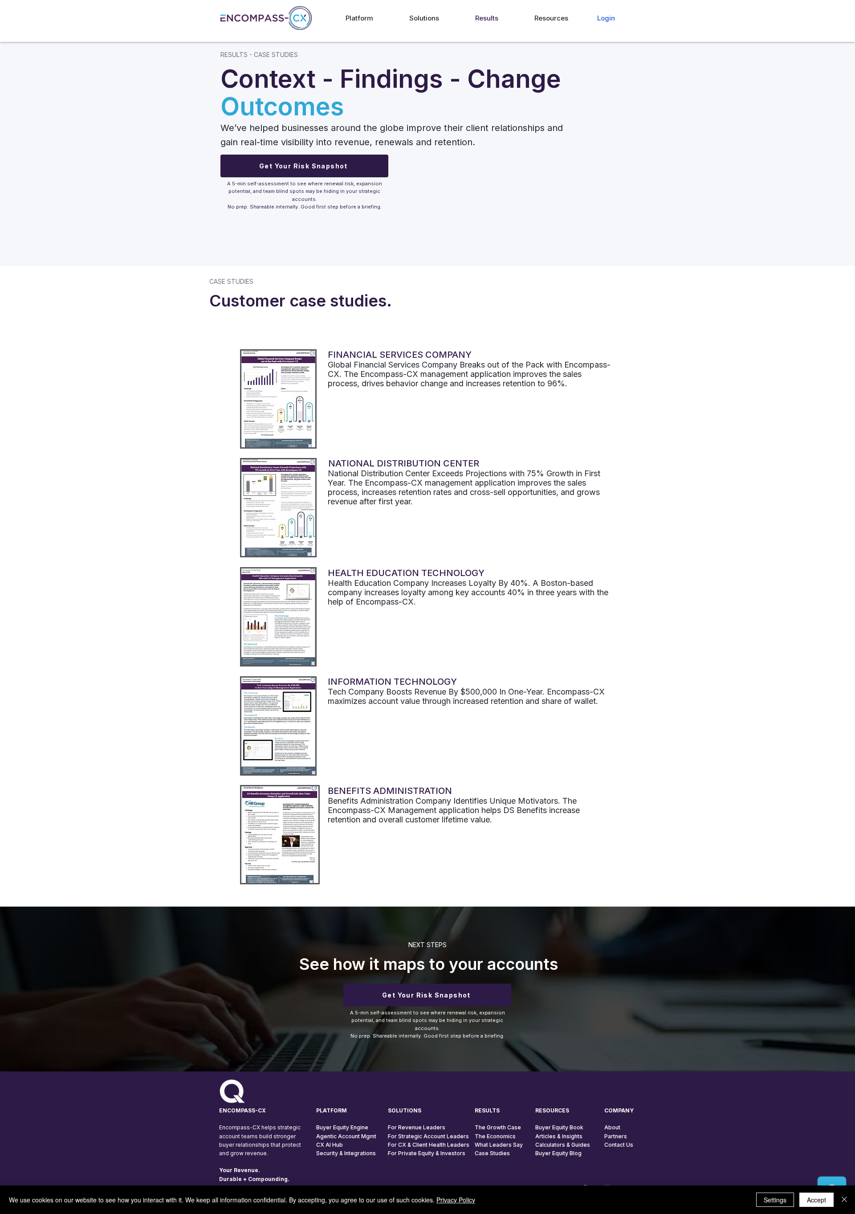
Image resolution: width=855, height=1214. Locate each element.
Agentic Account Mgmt (346, 1136)
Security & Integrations (346, 1153)
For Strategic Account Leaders (428, 1136)
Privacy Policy (455, 1199)
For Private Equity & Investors (426, 1153)
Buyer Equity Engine (342, 1127)
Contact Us (618, 1144)
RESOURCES (552, 1110)
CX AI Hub (329, 1144)
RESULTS (487, 1110)
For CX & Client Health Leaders (428, 1144)
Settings (775, 1199)
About (612, 1127)
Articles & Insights (558, 1136)
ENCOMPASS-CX (242, 1110)
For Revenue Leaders (416, 1127)
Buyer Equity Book (559, 1127)
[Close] (844, 1200)
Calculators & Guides (562, 1144)
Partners (615, 1136)
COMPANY (619, 1110)
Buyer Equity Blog (558, 1153)
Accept (816, 1199)
